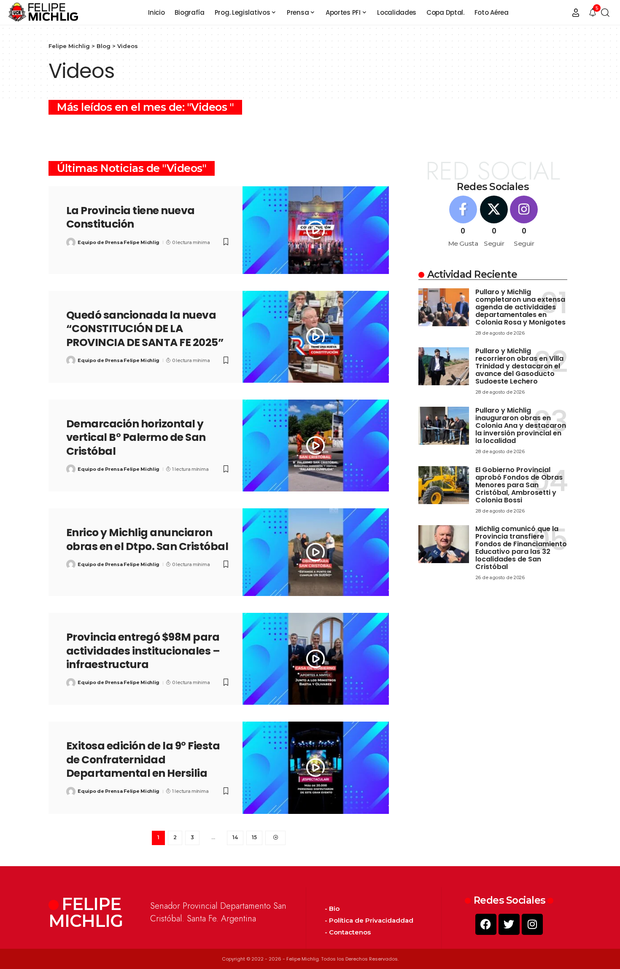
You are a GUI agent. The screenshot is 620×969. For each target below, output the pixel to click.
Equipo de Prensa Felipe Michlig (118, 242)
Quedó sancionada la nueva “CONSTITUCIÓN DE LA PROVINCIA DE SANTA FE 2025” (145, 329)
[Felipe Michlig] (43, 13)
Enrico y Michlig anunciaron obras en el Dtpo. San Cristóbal (147, 539)
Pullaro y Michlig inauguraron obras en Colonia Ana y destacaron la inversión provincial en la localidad (520, 425)
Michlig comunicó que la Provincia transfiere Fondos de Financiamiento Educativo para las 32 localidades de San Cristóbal (521, 548)
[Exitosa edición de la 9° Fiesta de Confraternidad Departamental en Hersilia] (316, 767)
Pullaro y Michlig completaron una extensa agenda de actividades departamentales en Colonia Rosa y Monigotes (520, 307)
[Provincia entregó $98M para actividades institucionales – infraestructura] (316, 659)
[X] (494, 222)
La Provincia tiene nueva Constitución (130, 217)
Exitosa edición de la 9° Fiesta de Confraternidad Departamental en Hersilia (143, 759)
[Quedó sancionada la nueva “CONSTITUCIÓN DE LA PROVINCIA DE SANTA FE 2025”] (316, 337)
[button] (575, 12)
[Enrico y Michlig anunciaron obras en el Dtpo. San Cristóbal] (316, 552)
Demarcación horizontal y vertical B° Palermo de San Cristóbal (136, 437)
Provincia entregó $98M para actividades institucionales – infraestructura (143, 651)
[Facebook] (463, 222)
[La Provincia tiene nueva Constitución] (316, 230)
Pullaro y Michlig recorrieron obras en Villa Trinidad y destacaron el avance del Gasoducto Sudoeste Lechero (519, 366)
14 (235, 837)
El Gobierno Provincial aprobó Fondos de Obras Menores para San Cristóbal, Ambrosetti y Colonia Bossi (519, 485)
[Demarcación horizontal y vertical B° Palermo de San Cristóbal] (316, 445)
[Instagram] (524, 222)
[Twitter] (509, 924)
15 (254, 837)
